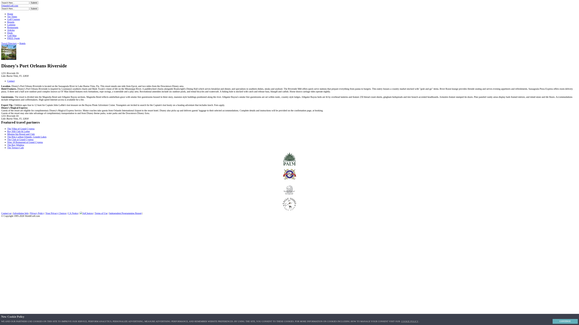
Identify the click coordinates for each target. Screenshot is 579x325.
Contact (11, 81)
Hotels (22, 43)
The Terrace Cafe (15, 147)
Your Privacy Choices (56, 213)
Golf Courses (13, 19)
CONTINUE (565, 321)
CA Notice (73, 213)
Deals (10, 33)
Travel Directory (9, 43)
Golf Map (12, 35)
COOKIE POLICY (409, 321)
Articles (11, 30)
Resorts (10, 22)
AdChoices (87, 213)
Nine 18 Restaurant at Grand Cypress (25, 142)
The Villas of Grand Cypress (21, 128)
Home (10, 14)
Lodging (11, 24)
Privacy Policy (37, 213)
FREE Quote (13, 38)
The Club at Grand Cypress (20, 139)
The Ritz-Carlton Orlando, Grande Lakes (26, 137)
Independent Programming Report (125, 213)
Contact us (6, 213)
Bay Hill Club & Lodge (18, 131)
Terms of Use (101, 213)
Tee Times (12, 16)
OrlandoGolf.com (9, 5)
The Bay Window (15, 145)
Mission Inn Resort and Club (21, 134)
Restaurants (12, 27)
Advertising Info (20, 213)
